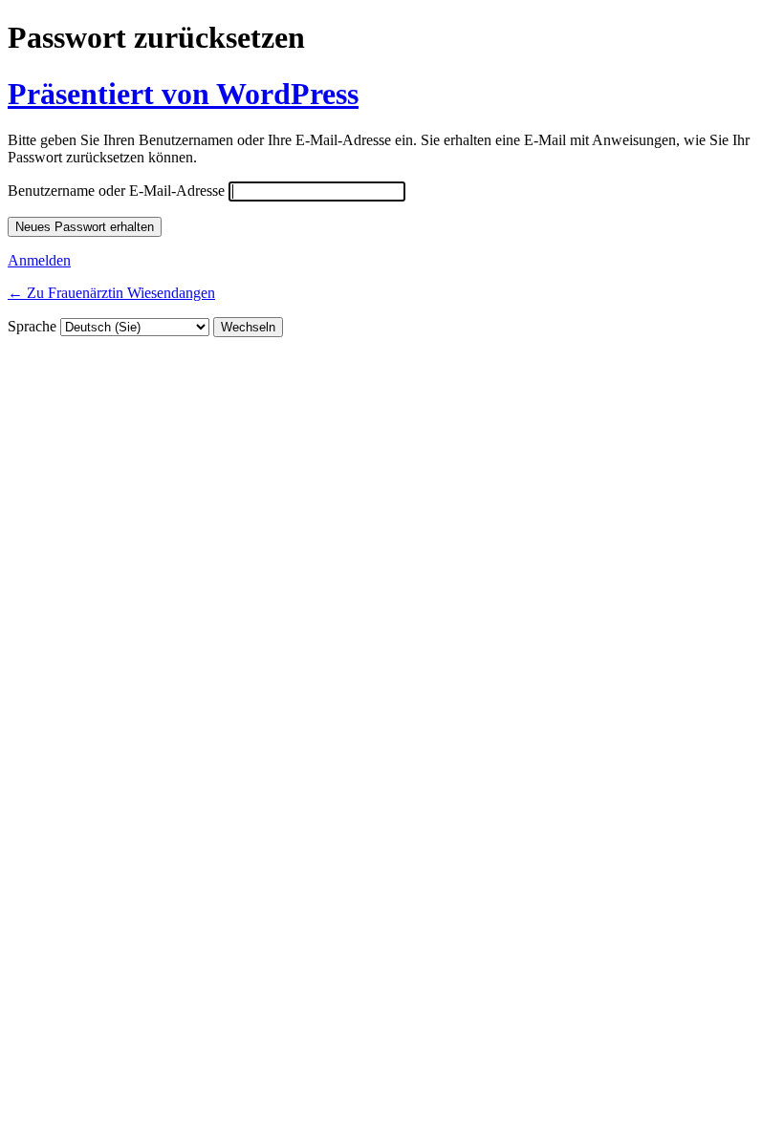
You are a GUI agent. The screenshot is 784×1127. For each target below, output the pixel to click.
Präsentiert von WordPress (183, 93)
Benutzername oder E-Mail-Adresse (116, 190)
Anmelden (39, 260)
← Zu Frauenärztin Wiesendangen (111, 293)
